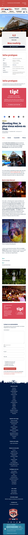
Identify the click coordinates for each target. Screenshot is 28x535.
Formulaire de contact (14, 504)
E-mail (5, 351)
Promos (14, 450)
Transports (14, 436)
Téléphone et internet (14, 434)
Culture (14, 396)
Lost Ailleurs (14, 483)
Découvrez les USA (9, 15)
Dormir (9, 137)
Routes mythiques (14, 411)
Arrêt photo (14, 389)
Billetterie (14, 461)
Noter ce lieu (14, 39)
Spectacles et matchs (14, 433)
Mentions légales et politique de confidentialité (14, 499)
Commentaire (7, 329)
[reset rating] (4, 345)
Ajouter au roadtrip (15, 46)
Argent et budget (14, 420)
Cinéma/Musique (14, 391)
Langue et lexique (14, 426)
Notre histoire (14, 475)
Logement (14, 428)
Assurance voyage (14, 456)
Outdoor (14, 407)
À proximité (16, 137)
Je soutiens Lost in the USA (20, 313)
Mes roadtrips (14, 490)
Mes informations (14, 493)
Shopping (14, 413)
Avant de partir (14, 423)
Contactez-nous (24, 3)
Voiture (14, 438)
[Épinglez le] (14, 116)
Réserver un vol (14, 451)
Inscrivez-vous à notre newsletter (13, 2)
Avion (14, 425)
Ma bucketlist (14, 492)
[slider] (8, 345)
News (14, 474)
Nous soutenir (14, 480)
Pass (14, 457)
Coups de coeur (14, 394)
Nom (5, 346)
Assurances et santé (14, 422)
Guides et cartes (14, 459)
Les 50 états (14, 400)
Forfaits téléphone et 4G (14, 464)
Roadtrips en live (14, 472)
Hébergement (14, 454)
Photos (24, 137)
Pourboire (14, 431)
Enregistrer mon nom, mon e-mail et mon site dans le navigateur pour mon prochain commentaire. (10, 363)
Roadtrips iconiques (14, 410)
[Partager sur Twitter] (9, 117)
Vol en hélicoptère (14, 462)
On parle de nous (14, 477)
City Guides (14, 392)
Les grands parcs (14, 402)
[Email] (19, 116)
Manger (14, 404)
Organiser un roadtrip (14, 430)
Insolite (14, 399)
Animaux (14, 388)
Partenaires (14, 482)
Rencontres (14, 408)
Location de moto (14, 465)
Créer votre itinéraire (14, 443)
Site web (5, 356)
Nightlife (14, 405)
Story (3, 137)
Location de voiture (14, 453)
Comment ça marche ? (14, 479)
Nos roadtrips (14, 471)
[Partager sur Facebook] (4, 116)
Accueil (3, 15)
